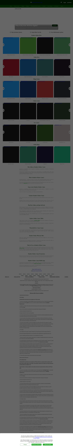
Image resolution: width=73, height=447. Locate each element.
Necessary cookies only (36, 444)
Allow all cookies (48, 444)
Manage (25, 444)
